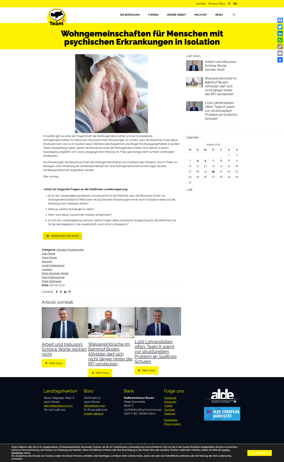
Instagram (170, 401)
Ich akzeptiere (259, 452)
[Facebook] (280, 20)
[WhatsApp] (280, 40)
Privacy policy (172, 424)
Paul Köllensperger (53, 277)
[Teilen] (280, 59)
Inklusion (47, 261)
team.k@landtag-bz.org (58, 405)
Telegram (170, 413)
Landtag (47, 269)
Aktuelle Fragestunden (70, 249)
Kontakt (201, 3)
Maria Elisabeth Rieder (55, 273)
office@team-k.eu (94, 405)
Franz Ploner (49, 257)
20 (213, 171)
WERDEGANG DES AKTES (65, 236)
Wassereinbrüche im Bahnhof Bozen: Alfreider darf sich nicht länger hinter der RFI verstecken (110, 354)
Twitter (168, 405)
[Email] (280, 53)
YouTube (169, 409)
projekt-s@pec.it (94, 413)
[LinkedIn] (280, 33)
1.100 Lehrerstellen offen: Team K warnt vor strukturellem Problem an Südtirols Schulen (156, 351)
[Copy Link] (280, 46)
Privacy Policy (216, 3)
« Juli (189, 189)
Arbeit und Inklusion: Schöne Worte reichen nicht (64, 349)
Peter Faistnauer (51, 281)
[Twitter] (280, 27)
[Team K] (57, 18)
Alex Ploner (48, 253)
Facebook (170, 397)
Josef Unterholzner (53, 265)
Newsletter (170, 420)
